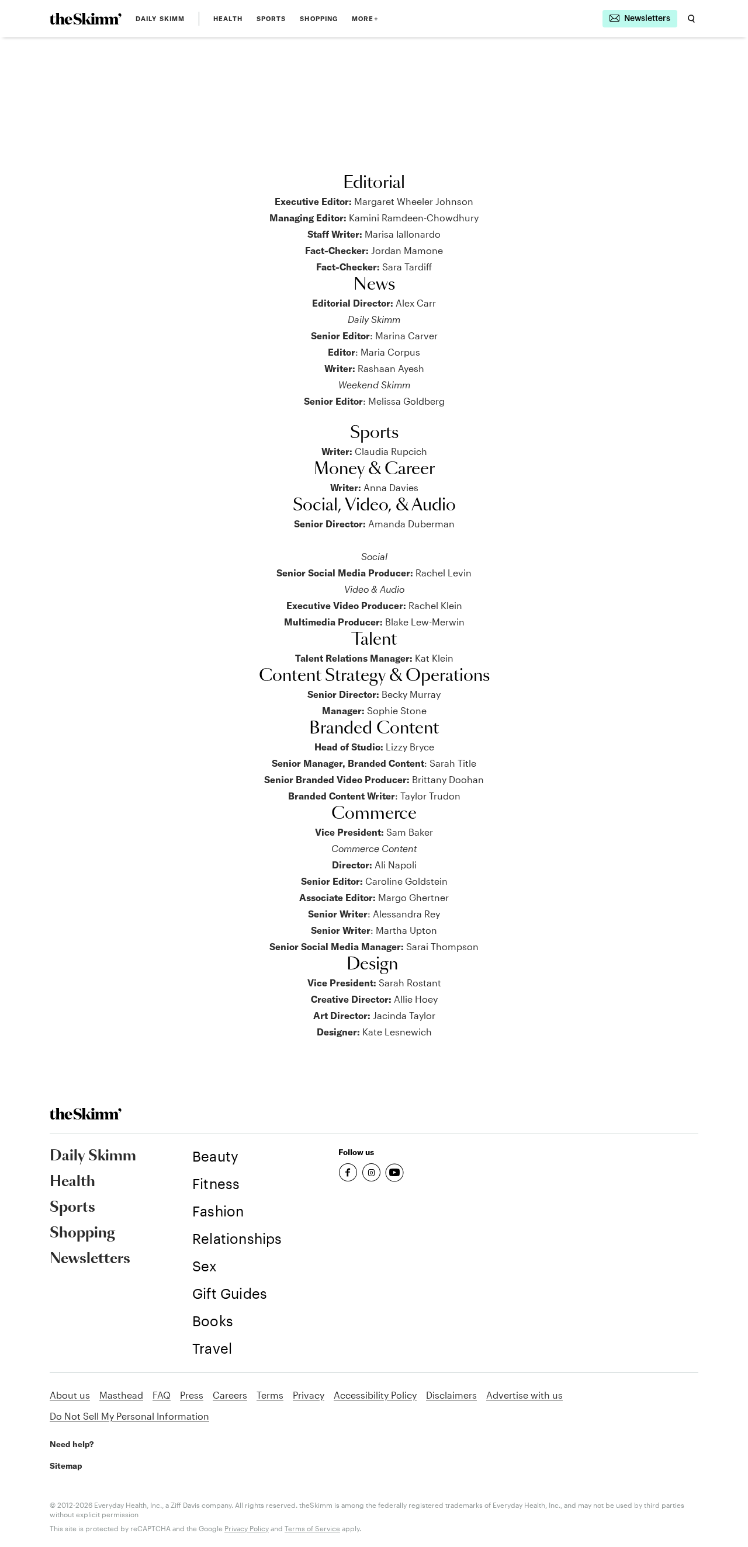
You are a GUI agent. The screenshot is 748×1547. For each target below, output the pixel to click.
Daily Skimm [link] (160, 19)
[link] (86, 19)
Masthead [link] (121, 1394)
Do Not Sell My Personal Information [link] (129, 1415)
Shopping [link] (319, 19)
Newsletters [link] (90, 1259)
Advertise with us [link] (524, 1394)
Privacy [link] (308, 1394)
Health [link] (228, 19)
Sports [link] (271, 19)
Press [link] (191, 1394)
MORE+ (365, 19)
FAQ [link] (162, 1394)
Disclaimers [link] (451, 1394)
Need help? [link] (72, 1444)
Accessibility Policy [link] (375, 1394)
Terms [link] (270, 1394)
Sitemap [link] (66, 1466)
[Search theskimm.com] (691, 18)
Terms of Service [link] (312, 1528)
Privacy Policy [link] (246, 1528)
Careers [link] (230, 1394)
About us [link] (70, 1394)
